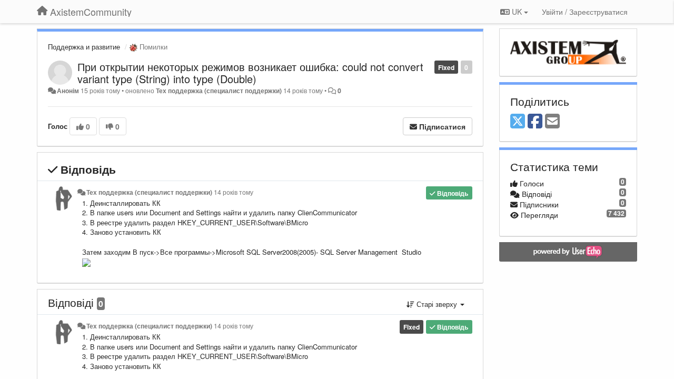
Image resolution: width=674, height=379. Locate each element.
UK (517, 11)
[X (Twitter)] (517, 122)
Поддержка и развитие (84, 47)
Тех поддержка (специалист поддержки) (219, 90)
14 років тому (233, 192)
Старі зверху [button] (436, 304)
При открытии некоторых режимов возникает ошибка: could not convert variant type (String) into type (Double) (250, 72)
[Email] (552, 122)
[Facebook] (535, 122)
